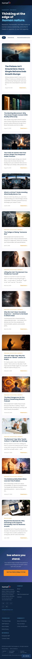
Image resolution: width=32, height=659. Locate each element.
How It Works (5, 626)
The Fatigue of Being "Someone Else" (15, 233)
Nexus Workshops (21, 621)
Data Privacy (5, 629)
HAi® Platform (5, 624)
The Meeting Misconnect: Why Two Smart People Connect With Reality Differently (16, 115)
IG (3, 603)
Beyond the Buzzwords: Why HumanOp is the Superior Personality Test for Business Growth (14, 523)
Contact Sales (6, 638)
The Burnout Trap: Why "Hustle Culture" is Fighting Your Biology (15, 440)
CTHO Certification (22, 626)
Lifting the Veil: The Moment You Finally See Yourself (15, 273)
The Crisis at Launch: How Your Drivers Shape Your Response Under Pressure (15, 154)
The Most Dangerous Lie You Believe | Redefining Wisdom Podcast (14, 399)
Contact (19, 597)
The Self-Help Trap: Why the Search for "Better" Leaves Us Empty (14, 357)
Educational (11, 37)
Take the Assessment (23, 594)
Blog (18, 591)
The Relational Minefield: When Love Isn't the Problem (15, 480)
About (18, 589)
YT (11, 603)
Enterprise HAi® (6, 636)
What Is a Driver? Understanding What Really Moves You (15, 193)
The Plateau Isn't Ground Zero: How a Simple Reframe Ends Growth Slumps (15, 70)
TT (7, 603)
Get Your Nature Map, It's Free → (16, 573)
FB (6, 606)
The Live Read (21, 624)
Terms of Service (14, 648)
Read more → (23, 88)
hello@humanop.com (7, 609)
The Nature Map (6, 621)
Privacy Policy (5, 648)
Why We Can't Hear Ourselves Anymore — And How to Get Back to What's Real (16, 314)
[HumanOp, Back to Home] (6, 2)
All (4, 37)
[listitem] (16, 67)
